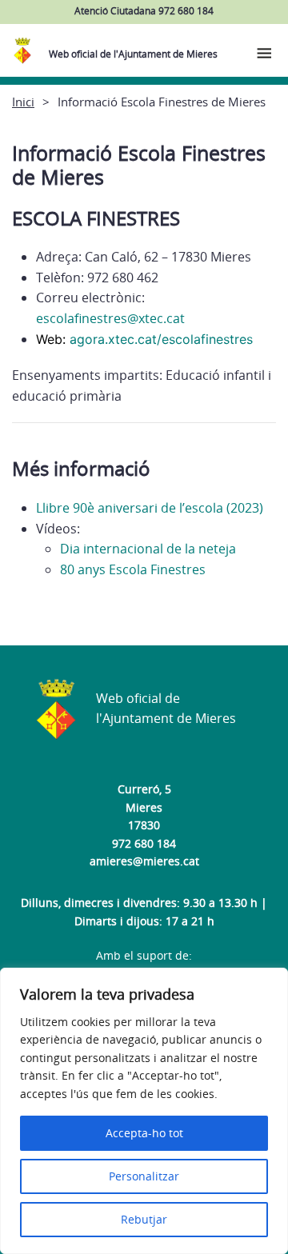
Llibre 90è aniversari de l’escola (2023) (149, 508)
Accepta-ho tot (144, 1132)
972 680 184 (144, 843)
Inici (23, 102)
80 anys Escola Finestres (133, 569)
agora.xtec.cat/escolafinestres (161, 339)
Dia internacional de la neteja (148, 548)
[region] (144, 1111)
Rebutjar (144, 1219)
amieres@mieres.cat (144, 861)
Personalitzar (144, 1176)
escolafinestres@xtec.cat (110, 318)
